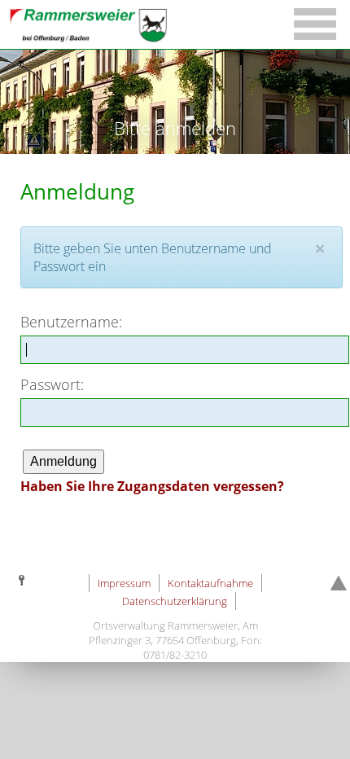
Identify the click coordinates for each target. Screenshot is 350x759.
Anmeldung (63, 461)
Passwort (50, 384)
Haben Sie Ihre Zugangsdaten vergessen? (152, 486)
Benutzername (69, 321)
